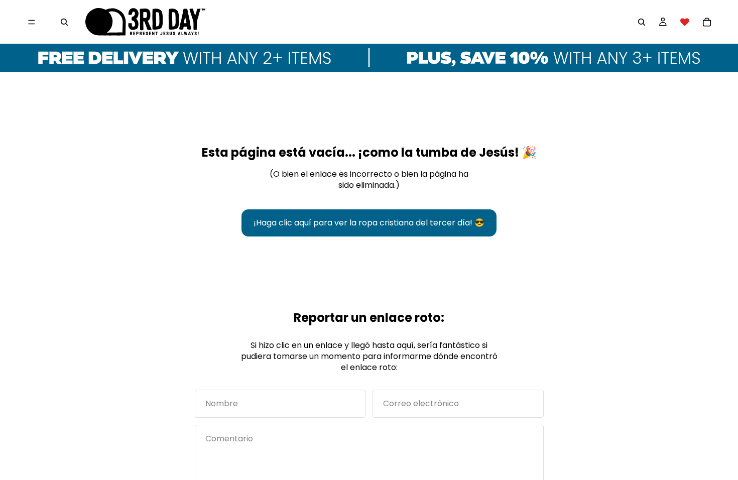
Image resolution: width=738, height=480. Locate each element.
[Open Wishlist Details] (684, 22)
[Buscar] (64, 22)
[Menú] (31, 22)
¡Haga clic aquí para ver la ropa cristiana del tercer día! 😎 (369, 222)
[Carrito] (707, 22)
